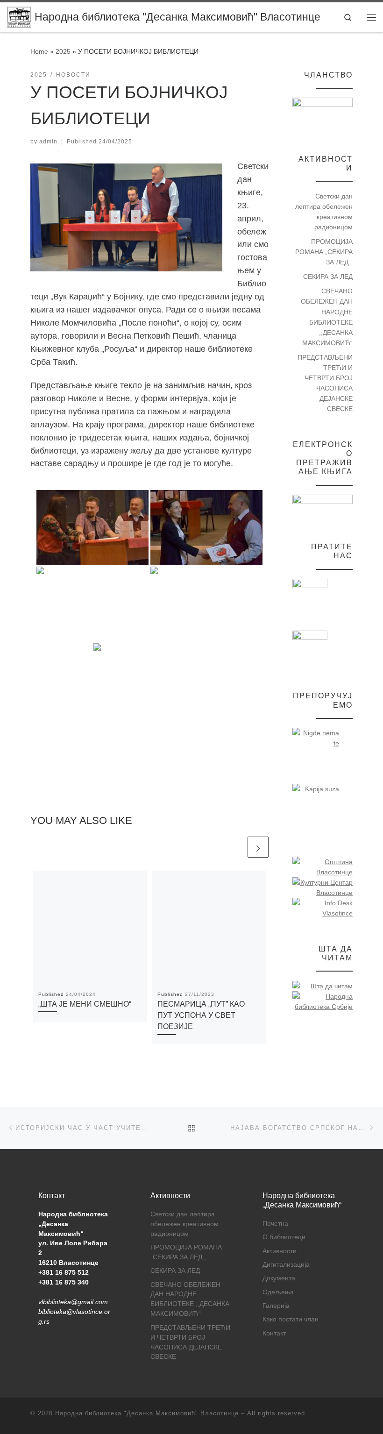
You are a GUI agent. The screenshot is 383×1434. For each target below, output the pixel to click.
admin (48, 141)
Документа (278, 1278)
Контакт (274, 1333)
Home (39, 51)
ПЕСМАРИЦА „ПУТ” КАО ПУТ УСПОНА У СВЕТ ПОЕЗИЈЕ (201, 1015)
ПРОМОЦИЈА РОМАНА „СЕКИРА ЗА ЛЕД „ (324, 252)
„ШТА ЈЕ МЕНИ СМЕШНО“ (84, 1004)
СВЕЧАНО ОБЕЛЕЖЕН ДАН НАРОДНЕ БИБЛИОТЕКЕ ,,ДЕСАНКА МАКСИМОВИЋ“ (327, 316)
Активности (279, 1251)
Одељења (278, 1292)
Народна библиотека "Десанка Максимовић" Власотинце (147, 1413)
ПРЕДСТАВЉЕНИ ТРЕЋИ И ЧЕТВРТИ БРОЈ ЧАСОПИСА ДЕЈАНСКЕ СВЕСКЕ (325, 383)
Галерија (276, 1305)
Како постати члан (290, 1319)
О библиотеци (283, 1237)
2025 (63, 51)
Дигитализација (286, 1264)
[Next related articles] (258, 847)
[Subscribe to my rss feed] (350, 1416)
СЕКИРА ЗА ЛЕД (328, 276)
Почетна (275, 1223)
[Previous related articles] (235, 847)
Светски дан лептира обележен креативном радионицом (324, 211)
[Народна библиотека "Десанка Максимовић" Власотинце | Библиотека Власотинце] (19, 17)
